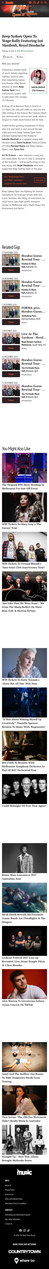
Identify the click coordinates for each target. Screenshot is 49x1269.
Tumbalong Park (28, 315)
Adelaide (30, 266)
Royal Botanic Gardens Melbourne (31, 343)
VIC (44, 344)
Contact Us (8, 1224)
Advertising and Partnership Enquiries (17, 1215)
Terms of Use (9, 1194)
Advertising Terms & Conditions (15, 1203)
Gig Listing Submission (12, 1219)
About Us (8, 1185)
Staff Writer (29, 51)
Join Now (39, 180)
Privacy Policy (9, 1190)
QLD (36, 371)
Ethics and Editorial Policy (13, 1199)
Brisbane (29, 371)
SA (35, 266)
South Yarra (37, 344)
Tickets (11, 270)
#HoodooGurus (26, 270)
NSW (38, 318)
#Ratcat (24, 322)
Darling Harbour (28, 318)
